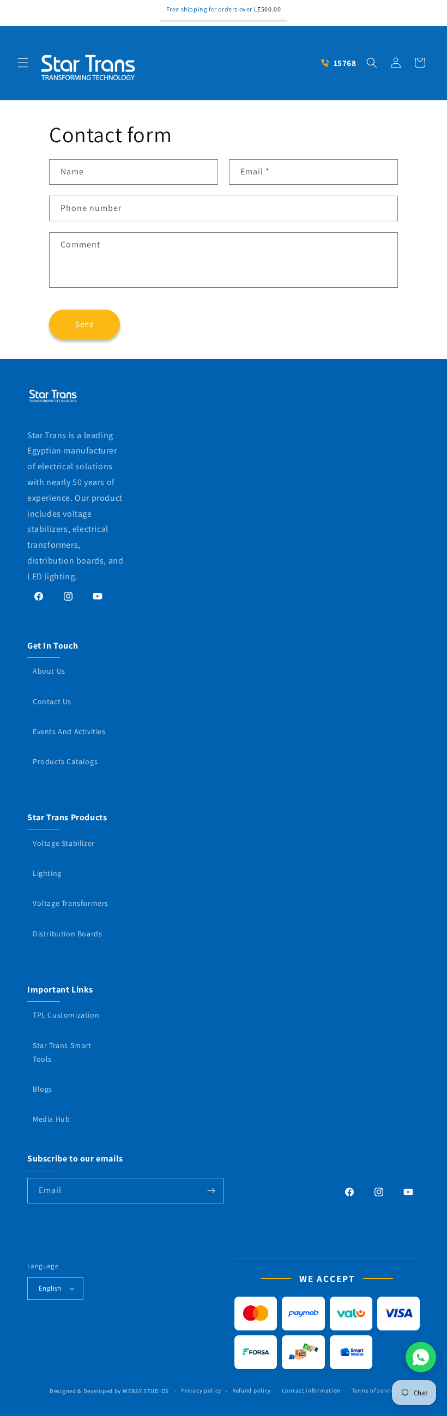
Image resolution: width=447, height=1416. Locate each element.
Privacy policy (201, 1390)
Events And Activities (69, 731)
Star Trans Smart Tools (62, 1052)
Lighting (47, 873)
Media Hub (51, 1119)
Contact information (311, 1390)
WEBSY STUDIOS (147, 1391)
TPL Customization (66, 1015)
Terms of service (374, 1390)
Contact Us (52, 701)
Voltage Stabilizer (64, 843)
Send (84, 324)
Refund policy (251, 1390)
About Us (49, 671)
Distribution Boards (67, 934)
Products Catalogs (65, 761)
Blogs (42, 1089)
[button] (23, 63)
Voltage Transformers (70, 903)
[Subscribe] (211, 1190)
